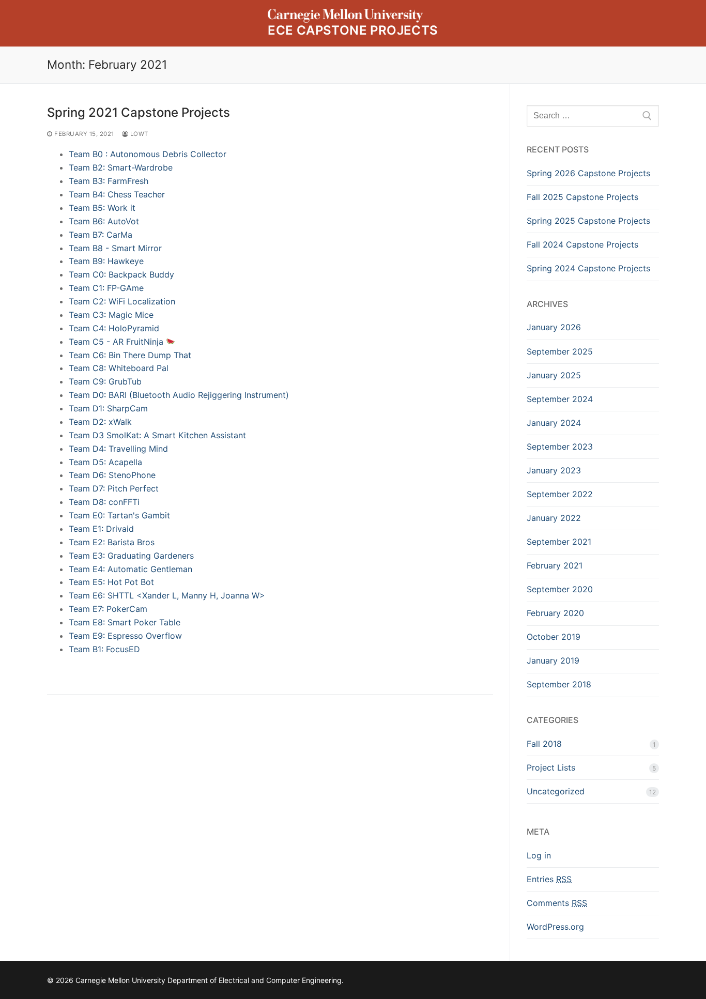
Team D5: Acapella (105, 462)
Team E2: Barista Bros (112, 542)
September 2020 (560, 589)
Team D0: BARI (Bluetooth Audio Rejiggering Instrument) (179, 395)
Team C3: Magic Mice (111, 315)
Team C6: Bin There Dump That (130, 355)
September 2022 (560, 494)
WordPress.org (555, 926)
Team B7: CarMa (100, 234)
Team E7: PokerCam (108, 609)
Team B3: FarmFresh (108, 181)
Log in (539, 855)
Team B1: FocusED (104, 649)
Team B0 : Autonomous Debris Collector (147, 154)
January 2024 (554, 423)
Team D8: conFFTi (104, 502)
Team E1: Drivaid (101, 529)
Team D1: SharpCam (108, 408)
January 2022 (554, 518)
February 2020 (555, 613)
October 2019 (553, 637)
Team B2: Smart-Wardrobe (121, 167)
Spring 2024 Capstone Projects (588, 268)
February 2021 (554, 565)
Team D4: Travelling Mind (118, 448)
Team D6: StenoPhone (112, 475)
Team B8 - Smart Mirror (115, 248)
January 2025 (554, 375)
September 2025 (560, 351)
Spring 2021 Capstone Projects (138, 112)
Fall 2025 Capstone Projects (582, 197)
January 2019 (553, 660)
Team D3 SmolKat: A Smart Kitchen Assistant (157, 435)
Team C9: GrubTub (105, 381)
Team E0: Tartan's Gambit (119, 515)
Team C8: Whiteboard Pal (118, 368)
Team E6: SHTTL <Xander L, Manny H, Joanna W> (167, 595)
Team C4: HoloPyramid (114, 328)
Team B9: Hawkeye (106, 261)
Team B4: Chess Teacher (117, 194)
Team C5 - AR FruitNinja (117, 341)
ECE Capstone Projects (353, 30)
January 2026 (554, 327)
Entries (549, 879)
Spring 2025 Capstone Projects (588, 221)
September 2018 (559, 684)
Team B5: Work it (102, 208)
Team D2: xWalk (100, 422)
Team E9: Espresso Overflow (125, 636)
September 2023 (560, 446)
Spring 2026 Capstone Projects (588, 173)
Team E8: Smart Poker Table (124, 622)
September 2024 (560, 399)
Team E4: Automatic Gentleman (130, 569)
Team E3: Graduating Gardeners (131, 555)
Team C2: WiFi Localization (122, 301)
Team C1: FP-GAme (106, 288)
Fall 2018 (544, 744)
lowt (138, 133)
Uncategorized (556, 791)
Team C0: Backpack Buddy (121, 274)
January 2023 (554, 470)
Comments (557, 903)
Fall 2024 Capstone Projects (582, 244)
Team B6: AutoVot (104, 221)
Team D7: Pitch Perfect (114, 488)
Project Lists (551, 767)
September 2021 (559, 541)
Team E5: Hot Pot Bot (111, 582)
